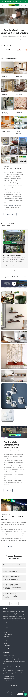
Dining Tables (19, 76)
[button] (2, 5)
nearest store (12, 205)
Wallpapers (18, 112)
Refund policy (11, 692)
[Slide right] (16, 53)
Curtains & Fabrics (5, 113)
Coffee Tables (6, 131)
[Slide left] (11, 53)
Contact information (14, 694)
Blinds (4, 94)
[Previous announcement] (2, 1)
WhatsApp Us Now (10, 214)
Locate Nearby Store (7, 265)
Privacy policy (17, 692)
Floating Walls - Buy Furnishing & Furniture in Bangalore (15, 691)
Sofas (3, 76)
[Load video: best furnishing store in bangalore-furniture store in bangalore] (14, 16)
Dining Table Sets (8, 634)
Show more (14, 603)
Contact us (8, 490)
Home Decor (7, 645)
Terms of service (24, 692)
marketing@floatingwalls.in (10, 678)
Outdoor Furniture (18, 132)
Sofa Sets (6, 632)
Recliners (18, 94)
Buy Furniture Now (7, 546)
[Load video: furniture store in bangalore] (14, 283)
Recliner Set (7, 636)
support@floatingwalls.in (9, 676)
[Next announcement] (25, 1)
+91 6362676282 (8, 680)
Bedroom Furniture (8, 638)
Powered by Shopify (4, 692)
